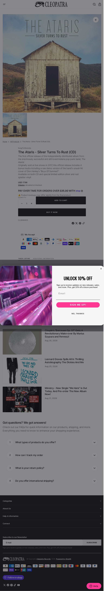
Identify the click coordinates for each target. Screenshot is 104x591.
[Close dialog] (100, 268)
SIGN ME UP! (77, 305)
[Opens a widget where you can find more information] (91, 586)
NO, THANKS (77, 313)
